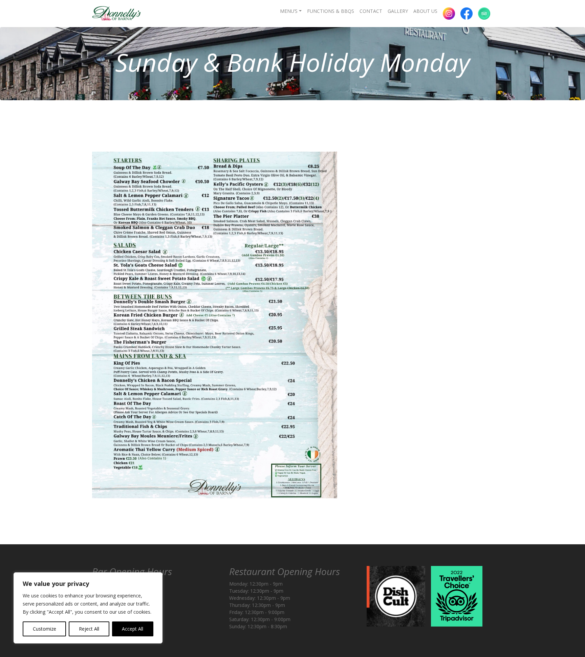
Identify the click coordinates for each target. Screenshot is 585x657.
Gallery (398, 11)
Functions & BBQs (330, 11)
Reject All (89, 629)
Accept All (132, 629)
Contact (371, 11)
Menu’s (289, 11)
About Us (425, 11)
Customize (44, 629)
